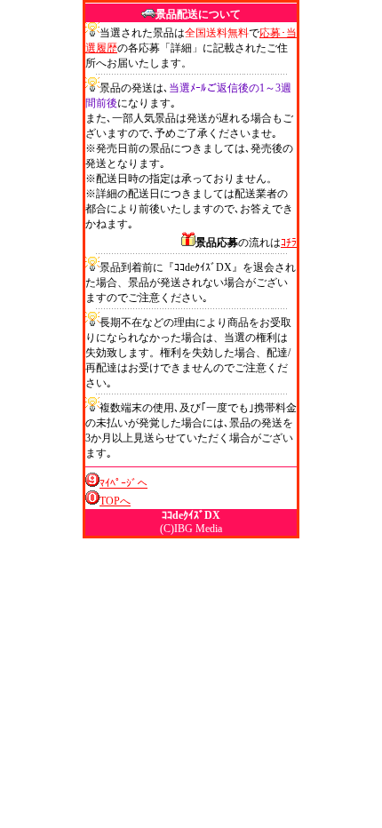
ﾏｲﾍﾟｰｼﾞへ (123, 483)
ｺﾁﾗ (289, 242)
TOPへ (115, 501)
